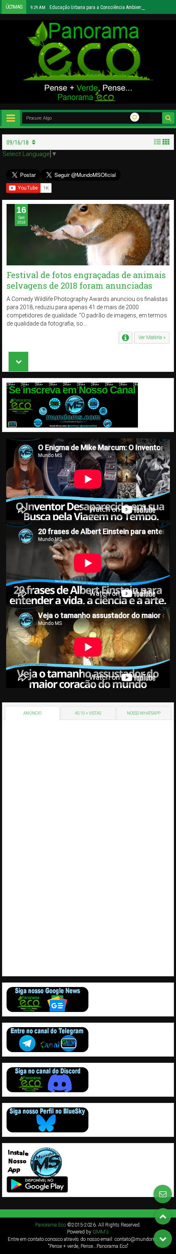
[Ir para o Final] (162, 1238)
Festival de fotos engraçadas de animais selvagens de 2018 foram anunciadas (86, 280)
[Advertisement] (63, 847)
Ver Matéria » (151, 337)
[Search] (168, 118)
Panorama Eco (50, 1225)
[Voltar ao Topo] (163, 1216)
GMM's (101, 1232)
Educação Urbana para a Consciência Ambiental (88, 7)
